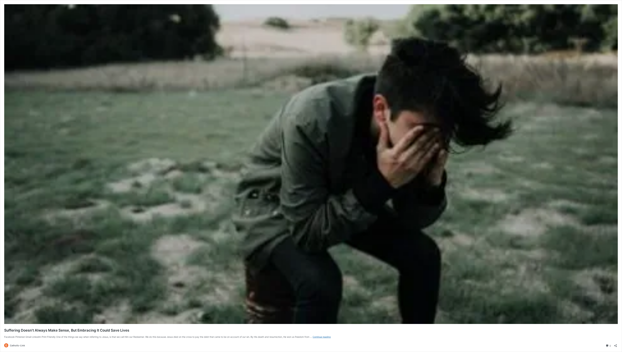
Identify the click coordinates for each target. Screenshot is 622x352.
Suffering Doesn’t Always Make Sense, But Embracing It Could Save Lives (66, 330)
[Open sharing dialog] (615, 344)
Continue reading (322, 336)
